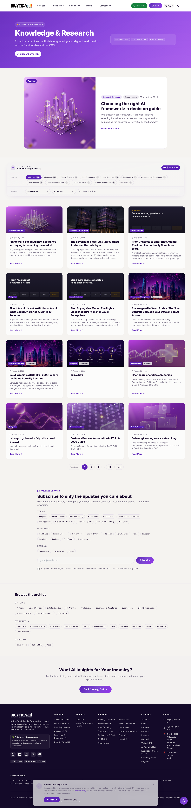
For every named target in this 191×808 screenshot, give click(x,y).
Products (73, 5)
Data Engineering (76, 516)
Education (146, 534)
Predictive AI (108, 516)
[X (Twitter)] (33, 754)
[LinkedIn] (19, 754)
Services (41, 5)
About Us (145, 719)
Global (71, 551)
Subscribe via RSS (29, 53)
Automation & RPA (84, 522)
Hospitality (43, 539)
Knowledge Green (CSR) (149, 752)
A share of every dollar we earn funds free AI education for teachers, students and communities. (29, 741)
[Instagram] (26, 754)
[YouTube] (39, 754)
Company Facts (148, 757)
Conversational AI (62, 719)
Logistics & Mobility (128, 731)
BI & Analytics (93, 516)
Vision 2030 (146, 743)
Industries (57, 5)
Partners (145, 727)
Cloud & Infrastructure (64, 522)
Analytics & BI (60, 731)
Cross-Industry (83, 539)
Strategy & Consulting (105, 522)
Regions (145, 761)
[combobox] (37, 191)
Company (104, 5)
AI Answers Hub (148, 747)
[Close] (153, 784)
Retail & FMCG (104, 723)
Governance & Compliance (128, 516)
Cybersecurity (44, 522)
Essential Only (70, 799)
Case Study (123, 522)
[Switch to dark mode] (178, 5)
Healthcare (43, 534)
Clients (144, 723)
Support (145, 739)
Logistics (55, 539)
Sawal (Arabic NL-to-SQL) (84, 724)
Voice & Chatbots (58, 516)
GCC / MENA (59, 551)
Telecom (108, 534)
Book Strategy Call (94, 689)
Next (119, 467)
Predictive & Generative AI (60, 736)
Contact (155, 5)
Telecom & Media (127, 723)
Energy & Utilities (93, 534)
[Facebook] (13, 754)
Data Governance (62, 742)
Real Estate (68, 539)
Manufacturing (122, 534)
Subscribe (145, 560)
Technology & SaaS (106, 735)
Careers (144, 731)
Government (77, 534)
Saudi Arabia (44, 551)
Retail (135, 534)
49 (109, 467)
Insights (88, 5)
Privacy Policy (80, 791)
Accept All (52, 799)
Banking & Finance (60, 534)
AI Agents (43, 516)
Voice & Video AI (61, 723)
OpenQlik (80, 719)
